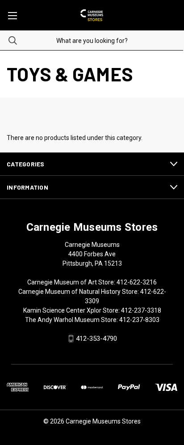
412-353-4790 (96, 339)
